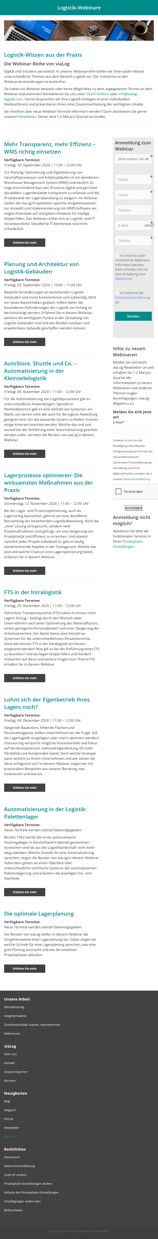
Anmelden (133, 507)
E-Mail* (118, 422)
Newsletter (27, 116)
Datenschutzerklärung (132, 297)
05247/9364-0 (97, 93)
